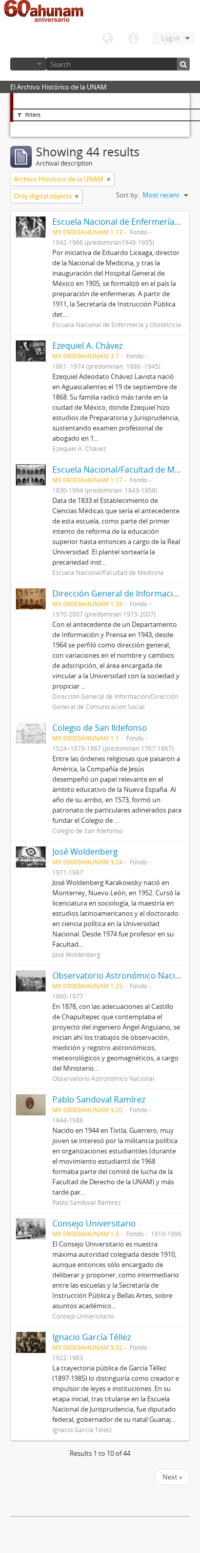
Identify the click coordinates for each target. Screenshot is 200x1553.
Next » (172, 1477)
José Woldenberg (85, 851)
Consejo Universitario (94, 1223)
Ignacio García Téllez (91, 1337)
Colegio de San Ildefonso (99, 727)
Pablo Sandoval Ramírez (98, 1099)
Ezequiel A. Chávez (87, 345)
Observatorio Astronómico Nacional (122, 975)
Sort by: (127, 195)
